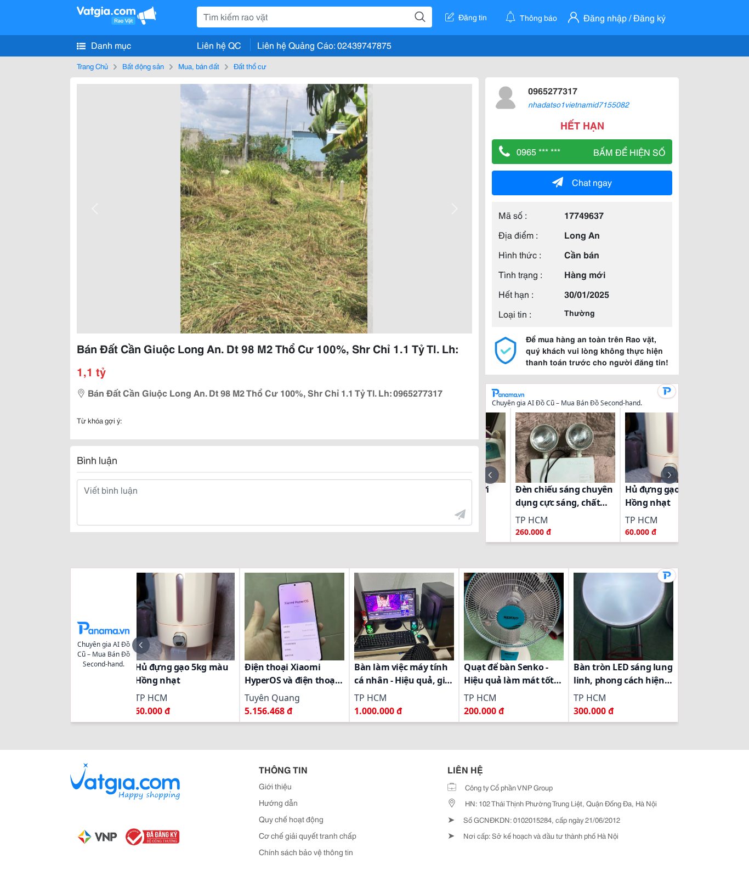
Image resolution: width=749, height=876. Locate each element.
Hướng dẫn (278, 802)
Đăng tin (472, 17)
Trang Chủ (92, 66)
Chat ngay (592, 182)
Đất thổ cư (250, 66)
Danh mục (110, 44)
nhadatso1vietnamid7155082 (578, 104)
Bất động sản (143, 66)
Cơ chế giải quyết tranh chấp (307, 835)
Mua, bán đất (198, 66)
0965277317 (552, 90)
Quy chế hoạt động (291, 818)
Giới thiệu (275, 786)
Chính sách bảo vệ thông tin (306, 851)
